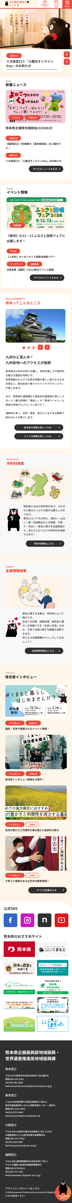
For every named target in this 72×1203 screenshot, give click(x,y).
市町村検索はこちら (44, 543)
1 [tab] (24, 348)
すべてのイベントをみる (46, 277)
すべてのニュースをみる (45, 168)
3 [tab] (34, 348)
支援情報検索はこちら (43, 650)
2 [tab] (29, 348)
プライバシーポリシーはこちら (22, 1188)
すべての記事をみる (47, 890)
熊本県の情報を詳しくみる (37, 427)
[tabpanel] (36, 29)
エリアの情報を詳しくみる (37, 436)
